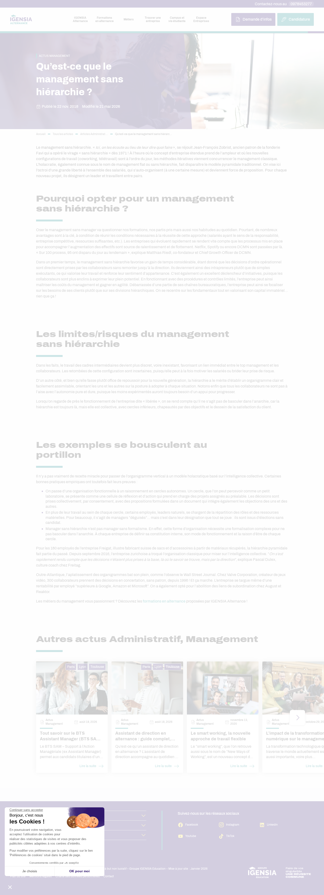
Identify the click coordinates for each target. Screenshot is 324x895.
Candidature (299, 19)
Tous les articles (63, 134)
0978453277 (301, 4)
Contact (108, 876)
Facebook (191, 824)
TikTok (230, 836)
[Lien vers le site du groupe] (279, 872)
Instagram (232, 824)
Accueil (41, 134)
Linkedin (272, 824)
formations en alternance (164, 601)
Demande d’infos (257, 19)
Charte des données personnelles (78, 876)
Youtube (190, 836)
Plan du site (18, 876)
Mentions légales (40, 876)
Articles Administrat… (94, 134)
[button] (297, 717)
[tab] (80, 19)
